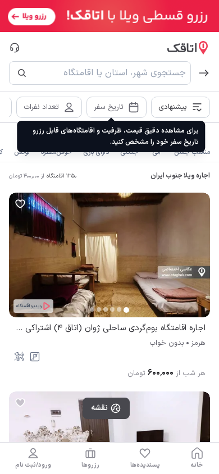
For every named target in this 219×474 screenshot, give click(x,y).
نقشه (99, 408)
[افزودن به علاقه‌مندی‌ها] (20, 204)
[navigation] (197, 458)
